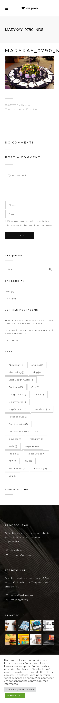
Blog (7, 291)
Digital (39, 394)
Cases (8, 298)
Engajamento (17, 409)
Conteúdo (16, 387)
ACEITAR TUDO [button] (15, 695)
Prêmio (14, 453)
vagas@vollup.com (22, 595)
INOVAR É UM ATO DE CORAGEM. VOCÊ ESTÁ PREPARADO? (29, 332)
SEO (12, 461)
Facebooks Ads (18, 424)
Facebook (42, 409)
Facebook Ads (18, 416)
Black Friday (16, 372)
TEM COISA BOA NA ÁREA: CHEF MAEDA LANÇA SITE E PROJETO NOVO (29, 322)
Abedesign (16, 365)
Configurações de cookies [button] (20, 689)
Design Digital (17, 394)
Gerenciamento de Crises (24, 431)
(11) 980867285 (19, 600)
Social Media (17, 468)
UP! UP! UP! (12, 340)
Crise (35, 387)
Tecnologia (41, 468)
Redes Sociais (36, 453)
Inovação (15, 439)
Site (28, 461)
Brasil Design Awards (21, 379)
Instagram (36, 439)
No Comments (16, 109)
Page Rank (32, 446)
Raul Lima (22, 105)
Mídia (13, 446)
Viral (12, 476)
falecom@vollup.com (23, 555)
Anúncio (37, 365)
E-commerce (17, 402)
